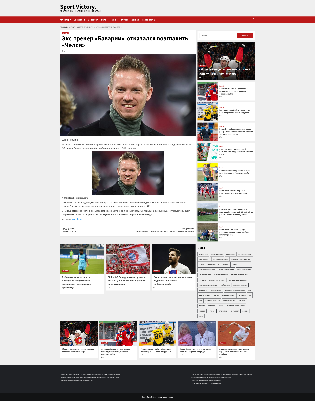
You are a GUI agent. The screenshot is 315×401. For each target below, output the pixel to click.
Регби (104, 19)
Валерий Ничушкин (220, 259)
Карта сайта (148, 19)
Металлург (203, 290)
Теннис (114, 19)
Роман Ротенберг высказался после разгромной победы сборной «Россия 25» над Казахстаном (236, 131)
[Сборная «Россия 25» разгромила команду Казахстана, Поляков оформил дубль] (207, 91)
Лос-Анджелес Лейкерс (208, 285)
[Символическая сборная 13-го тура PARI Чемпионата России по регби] (207, 172)
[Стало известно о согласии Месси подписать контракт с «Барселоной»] (174, 259)
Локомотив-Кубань (217, 280)
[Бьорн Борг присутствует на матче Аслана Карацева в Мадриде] (197, 333)
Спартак (242, 300)
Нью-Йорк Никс (205, 295)
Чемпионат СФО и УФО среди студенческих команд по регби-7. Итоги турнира (234, 232)
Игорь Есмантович (226, 269)
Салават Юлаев (229, 300)
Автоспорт (65, 19)
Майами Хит (225, 285)
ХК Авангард (222, 311)
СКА (200, 300)
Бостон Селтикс (244, 254)
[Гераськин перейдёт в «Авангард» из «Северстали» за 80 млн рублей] (207, 111)
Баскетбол (79, 19)
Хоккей (135, 19)
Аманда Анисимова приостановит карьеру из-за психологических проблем (234, 351)
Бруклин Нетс (204, 259)
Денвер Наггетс (213, 264)
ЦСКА (201, 316)
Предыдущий (69, 230)
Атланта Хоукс (217, 254)
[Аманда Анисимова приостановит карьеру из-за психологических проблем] (236, 333)
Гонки (201, 264)
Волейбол (93, 19)
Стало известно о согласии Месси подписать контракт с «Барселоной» (172, 280)
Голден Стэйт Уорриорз (240, 259)
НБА (249, 290)
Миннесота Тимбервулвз (235, 290)
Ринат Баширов (228, 295)
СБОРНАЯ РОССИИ (244, 295)
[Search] (253, 19)
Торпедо (211, 306)
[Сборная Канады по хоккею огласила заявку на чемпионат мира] (226, 61)
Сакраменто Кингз (212, 300)
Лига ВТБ (202, 280)
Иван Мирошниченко (207, 269)
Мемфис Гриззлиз (240, 285)
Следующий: (165, 230)
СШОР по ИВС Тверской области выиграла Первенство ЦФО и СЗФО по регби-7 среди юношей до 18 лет (236, 212)
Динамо (226, 264)
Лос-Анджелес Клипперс (237, 280)
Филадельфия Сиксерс (236, 306)
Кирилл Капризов (221, 275)
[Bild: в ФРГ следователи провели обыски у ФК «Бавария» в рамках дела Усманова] (128, 259)
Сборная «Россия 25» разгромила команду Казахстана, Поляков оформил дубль (233, 91)
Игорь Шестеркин (244, 269)
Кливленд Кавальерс (239, 275)
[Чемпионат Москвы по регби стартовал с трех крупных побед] (207, 192)
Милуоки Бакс (216, 290)
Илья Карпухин (205, 275)
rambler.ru (77, 219)
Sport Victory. (78, 6)
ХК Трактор (235, 311)
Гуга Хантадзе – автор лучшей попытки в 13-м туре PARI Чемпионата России (236, 151)
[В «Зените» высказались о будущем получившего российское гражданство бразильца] (82, 259)
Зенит (235, 264)
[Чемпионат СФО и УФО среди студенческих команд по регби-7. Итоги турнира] (207, 232)
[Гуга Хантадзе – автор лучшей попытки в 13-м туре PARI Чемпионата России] (207, 152)
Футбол (124, 19)
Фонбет (202, 311)
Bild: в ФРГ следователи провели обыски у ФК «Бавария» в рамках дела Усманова (126, 280)
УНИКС (221, 306)
